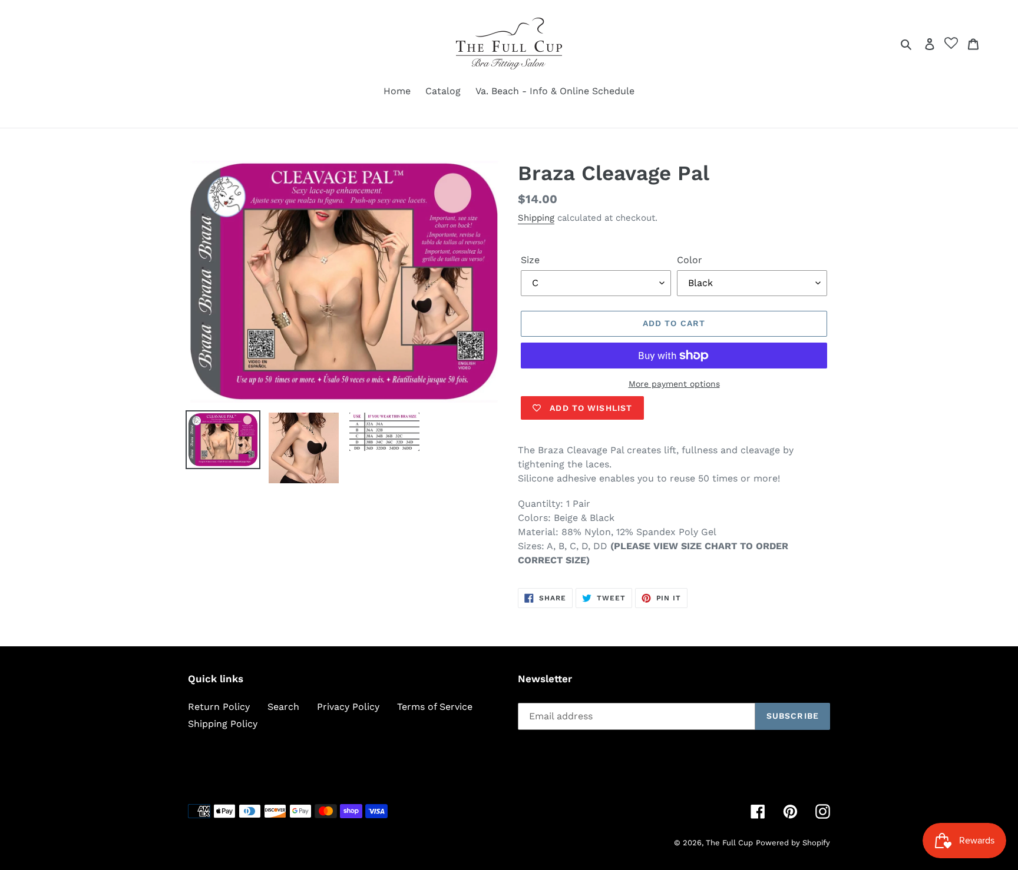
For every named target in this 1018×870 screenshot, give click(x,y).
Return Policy (219, 706)
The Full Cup (729, 842)
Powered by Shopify (793, 842)
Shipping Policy (222, 723)
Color (689, 259)
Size (530, 259)
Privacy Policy (348, 706)
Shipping (536, 217)
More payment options (674, 383)
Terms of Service (434, 706)
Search (283, 706)
